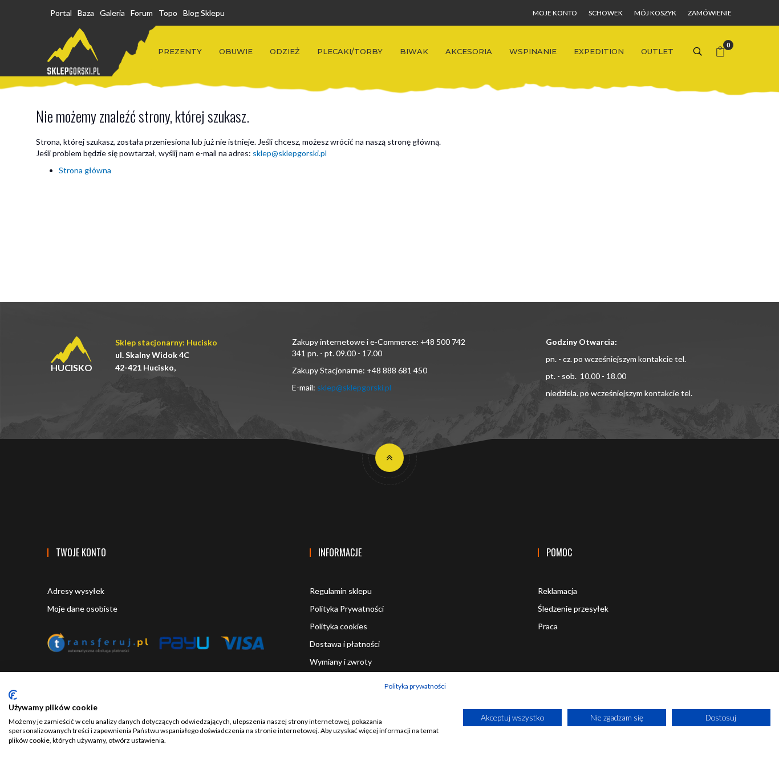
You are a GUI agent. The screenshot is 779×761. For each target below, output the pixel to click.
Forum (142, 13)
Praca (548, 626)
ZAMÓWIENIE (710, 13)
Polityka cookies (338, 626)
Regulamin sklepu (341, 591)
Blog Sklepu (204, 13)
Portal (61, 13)
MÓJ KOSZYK (655, 13)
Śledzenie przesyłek (573, 608)
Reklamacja (557, 591)
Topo (168, 13)
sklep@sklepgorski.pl (290, 153)
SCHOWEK (606, 13)
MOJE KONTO (555, 13)
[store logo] (73, 51)
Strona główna (85, 170)
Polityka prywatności (415, 686)
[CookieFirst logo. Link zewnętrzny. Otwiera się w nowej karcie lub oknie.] (13, 695)
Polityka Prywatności (347, 608)
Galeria (112, 13)
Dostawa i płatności (345, 644)
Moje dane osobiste (82, 608)
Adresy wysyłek (75, 591)
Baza (86, 13)
